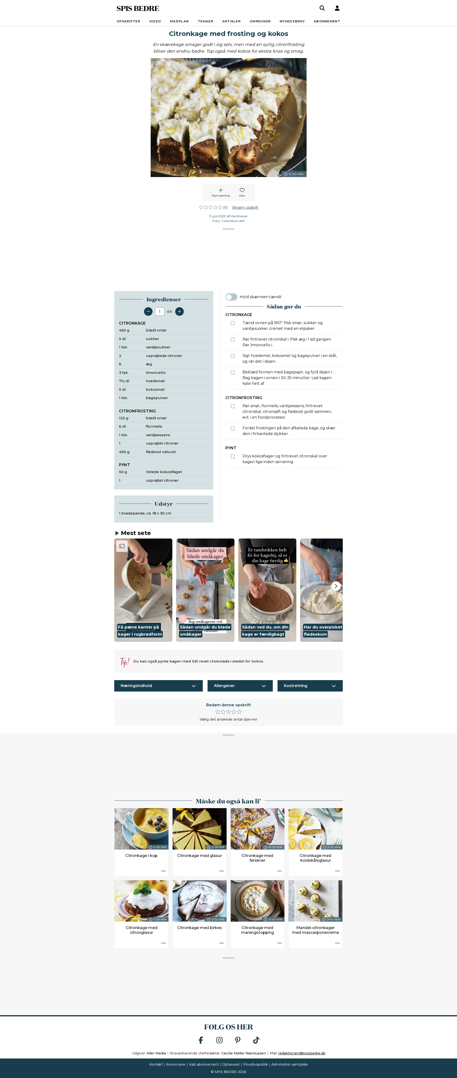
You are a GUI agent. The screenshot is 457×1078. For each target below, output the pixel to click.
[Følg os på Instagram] (219, 1040)
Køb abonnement (204, 1064)
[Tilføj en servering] (179, 311)
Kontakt (156, 1064)
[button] (143, 590)
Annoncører (176, 1064)
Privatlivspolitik (255, 1064)
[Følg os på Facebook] (200, 1040)
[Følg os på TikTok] (256, 1040)
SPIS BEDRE (138, 8)
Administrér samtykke (289, 1064)
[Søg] (322, 8)
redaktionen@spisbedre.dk (301, 1053)
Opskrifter (128, 21)
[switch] (231, 297)
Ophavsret (231, 1064)
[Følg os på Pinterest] (237, 1040)
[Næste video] (336, 586)
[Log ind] (337, 8)
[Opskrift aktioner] (164, 871)
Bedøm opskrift (245, 207)
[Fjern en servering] (148, 311)
